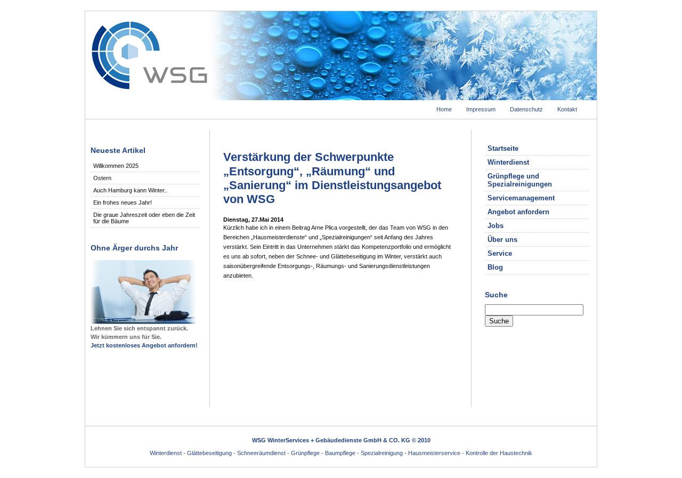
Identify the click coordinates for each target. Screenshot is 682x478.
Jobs (496, 226)
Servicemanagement (521, 198)
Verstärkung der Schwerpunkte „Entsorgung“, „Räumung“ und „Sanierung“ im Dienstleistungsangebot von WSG (332, 178)
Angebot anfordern (518, 212)
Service (500, 253)
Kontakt (567, 109)
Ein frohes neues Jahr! (122, 202)
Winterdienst (508, 162)
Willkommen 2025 (116, 166)
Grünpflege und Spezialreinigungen (520, 180)
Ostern (102, 178)
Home (444, 109)
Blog (495, 267)
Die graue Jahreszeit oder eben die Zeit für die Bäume (144, 218)
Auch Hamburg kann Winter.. (130, 190)
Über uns (502, 240)
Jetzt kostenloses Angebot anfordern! (144, 345)
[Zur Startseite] (341, 97)
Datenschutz (526, 109)
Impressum (481, 109)
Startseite (503, 148)
